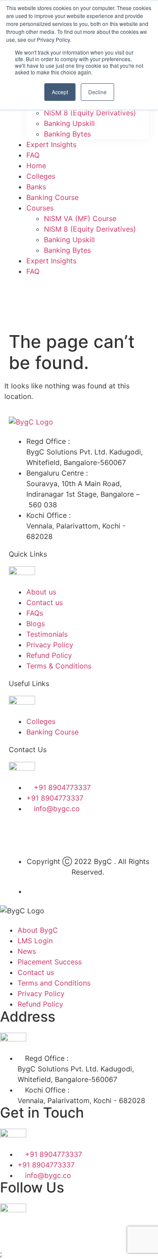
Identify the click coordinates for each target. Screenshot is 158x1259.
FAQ (33, 155)
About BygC (38, 930)
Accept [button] (60, 92)
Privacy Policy (41, 993)
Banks (36, 186)
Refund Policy (40, 1004)
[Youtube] (116, 834)
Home (36, 165)
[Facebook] (20, 834)
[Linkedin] (68, 834)
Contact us (36, 972)
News (27, 951)
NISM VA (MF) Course (80, 218)
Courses (40, 207)
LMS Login (35, 940)
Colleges (40, 176)
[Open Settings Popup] (20, 296)
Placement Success (50, 961)
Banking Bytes (67, 133)
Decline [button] (97, 92)
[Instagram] (92, 834)
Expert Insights (51, 144)
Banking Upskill (69, 123)
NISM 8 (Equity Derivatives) (90, 112)
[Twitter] (44, 834)
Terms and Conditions (54, 982)
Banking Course (52, 197)
